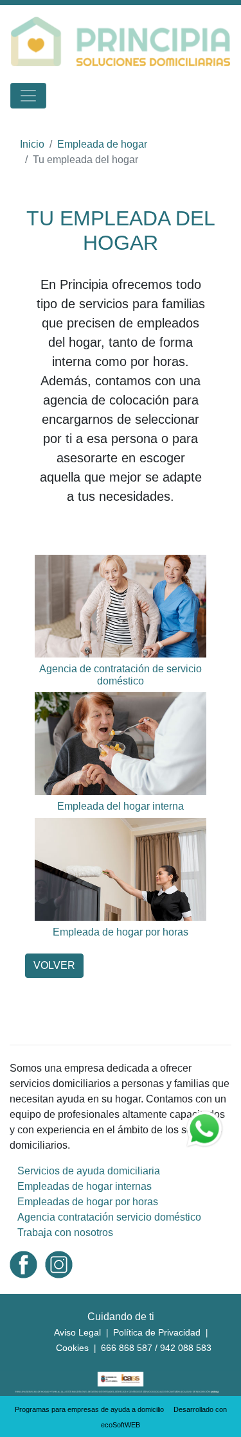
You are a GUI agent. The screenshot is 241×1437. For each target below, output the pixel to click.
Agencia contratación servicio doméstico (109, 1217)
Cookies (72, 1348)
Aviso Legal (77, 1332)
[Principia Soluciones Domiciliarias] (120, 40)
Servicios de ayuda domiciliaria (88, 1170)
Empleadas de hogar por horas (87, 1201)
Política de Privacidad (157, 1332)
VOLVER (54, 965)
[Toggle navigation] (28, 96)
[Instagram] (59, 1263)
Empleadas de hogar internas (84, 1186)
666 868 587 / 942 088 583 (156, 1348)
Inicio (32, 144)
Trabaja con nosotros (65, 1232)
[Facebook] (23, 1263)
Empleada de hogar (102, 144)
